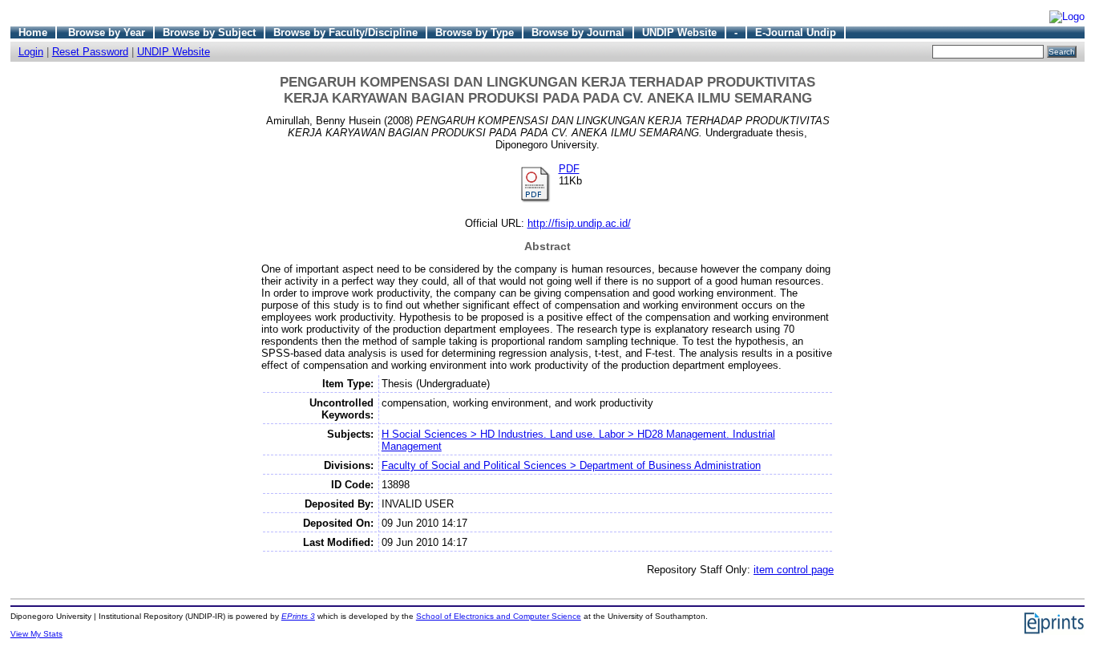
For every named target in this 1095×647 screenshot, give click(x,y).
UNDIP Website (679, 32)
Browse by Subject (209, 32)
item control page (794, 570)
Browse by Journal (577, 32)
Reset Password (90, 52)
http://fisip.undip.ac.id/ (579, 223)
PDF (569, 169)
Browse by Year (106, 32)
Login (30, 52)
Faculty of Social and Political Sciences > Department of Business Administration (571, 465)
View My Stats (36, 633)
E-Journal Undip (795, 32)
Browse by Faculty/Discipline (345, 32)
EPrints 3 (298, 616)
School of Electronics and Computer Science (498, 616)
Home (32, 32)
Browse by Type (474, 32)
